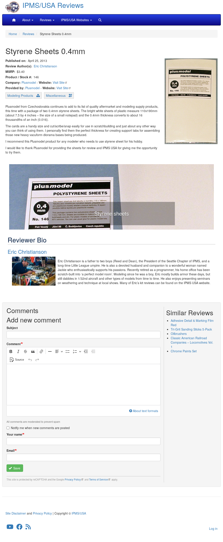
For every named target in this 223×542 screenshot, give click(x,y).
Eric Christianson (45, 66)
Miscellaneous (56, 95)
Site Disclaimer (15, 513)
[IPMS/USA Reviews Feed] (28, 527)
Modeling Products (20, 95)
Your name (14, 434)
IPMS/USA (79, 513)
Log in (213, 528)
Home (13, 34)
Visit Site (58, 82)
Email (11, 450)
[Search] (100, 19)
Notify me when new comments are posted (40, 428)
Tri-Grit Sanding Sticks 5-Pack (191, 329)
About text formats (145, 411)
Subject (12, 328)
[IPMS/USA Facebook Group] (19, 527)
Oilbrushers (179, 333)
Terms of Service (98, 479)
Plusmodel (29, 82)
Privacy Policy (73, 479)
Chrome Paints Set (184, 351)
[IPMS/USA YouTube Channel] (10, 527)
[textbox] (83, 384)
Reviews (28, 34)
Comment (14, 344)
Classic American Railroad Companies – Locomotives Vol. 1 (192, 342)
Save (16, 468)
